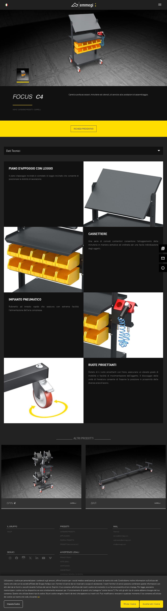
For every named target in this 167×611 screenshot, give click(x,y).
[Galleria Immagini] (23, 80)
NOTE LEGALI (64, 562)
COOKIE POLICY (65, 570)
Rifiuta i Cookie (130, 604)
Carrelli (37, 109)
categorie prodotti (25, 109)
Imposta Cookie (13, 604)
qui (39, 597)
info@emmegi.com (119, 544)
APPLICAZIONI (65, 536)
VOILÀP (9, 532)
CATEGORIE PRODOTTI (67, 532)
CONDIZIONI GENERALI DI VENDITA (71, 574)
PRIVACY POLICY (65, 557)
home (15, 109)
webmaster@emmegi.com (122, 540)
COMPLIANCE (64, 566)
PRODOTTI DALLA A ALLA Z (69, 544)
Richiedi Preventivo (83, 129)
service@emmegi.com (120, 536)
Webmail (116, 532)
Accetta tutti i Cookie (151, 604)
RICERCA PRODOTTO (67, 540)
